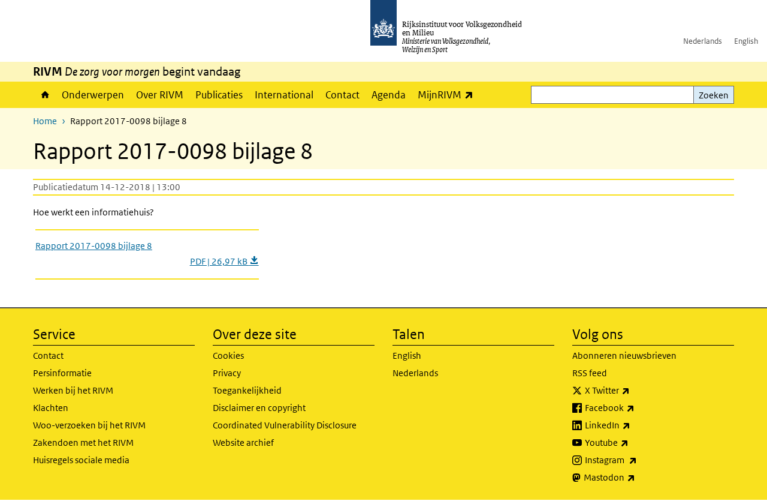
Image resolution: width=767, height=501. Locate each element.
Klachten (50, 407)
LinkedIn (634, 425)
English (746, 41)
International (284, 94)
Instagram (637, 460)
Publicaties (219, 94)
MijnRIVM (448, 94)
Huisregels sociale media (81, 460)
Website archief (243, 442)
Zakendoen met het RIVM (83, 442)
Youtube (633, 442)
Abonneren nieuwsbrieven (624, 355)
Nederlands (702, 41)
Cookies (228, 355)
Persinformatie (62, 373)
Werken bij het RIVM (73, 390)
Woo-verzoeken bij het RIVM (89, 425)
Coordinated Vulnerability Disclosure (285, 425)
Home (44, 95)
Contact (342, 94)
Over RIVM (159, 94)
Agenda (389, 94)
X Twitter (634, 390)
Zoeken (714, 95)
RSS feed (589, 373)
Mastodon (636, 477)
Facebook (636, 407)
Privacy (227, 373)
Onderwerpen (93, 94)
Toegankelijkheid (247, 390)
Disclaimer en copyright (259, 407)
